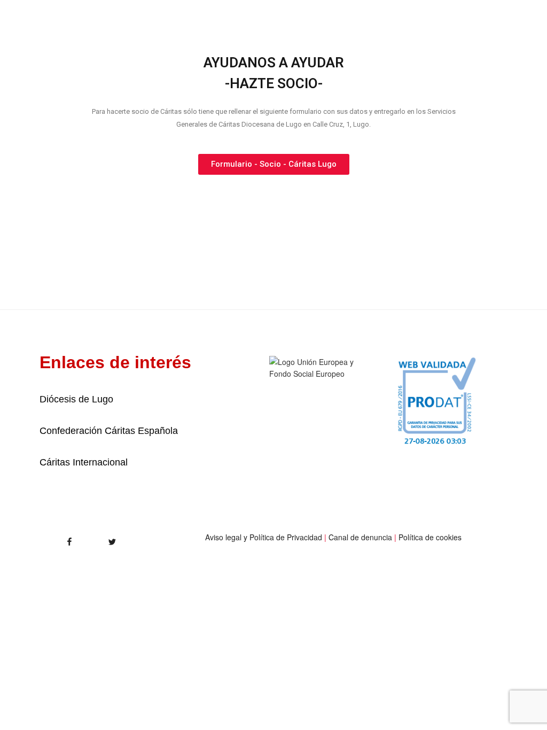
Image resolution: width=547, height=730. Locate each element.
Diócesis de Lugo (76, 399)
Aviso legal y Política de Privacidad (263, 537)
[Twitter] (100, 538)
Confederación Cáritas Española (109, 430)
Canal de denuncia (360, 537)
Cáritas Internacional (84, 462)
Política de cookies (430, 537)
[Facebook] (51, 538)
